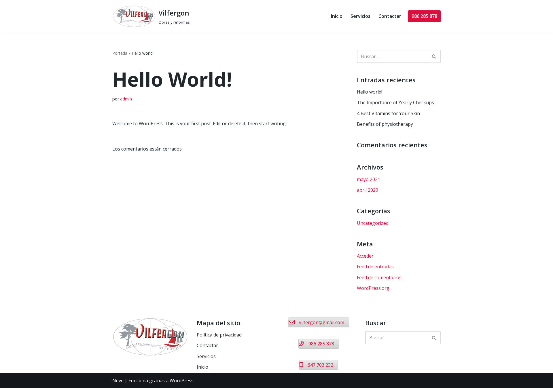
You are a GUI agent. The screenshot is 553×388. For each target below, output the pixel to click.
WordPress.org (373, 288)
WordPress (182, 380)
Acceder (365, 256)
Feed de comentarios (379, 277)
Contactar (389, 16)
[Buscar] (434, 56)
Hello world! (369, 92)
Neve (118, 380)
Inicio (336, 16)
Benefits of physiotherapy (385, 124)
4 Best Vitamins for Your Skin (388, 113)
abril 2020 (367, 190)
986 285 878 (424, 16)
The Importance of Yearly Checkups (395, 102)
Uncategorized (373, 223)
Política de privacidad (219, 335)
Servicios (360, 16)
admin (126, 99)
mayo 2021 (368, 179)
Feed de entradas (375, 266)
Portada (119, 53)
